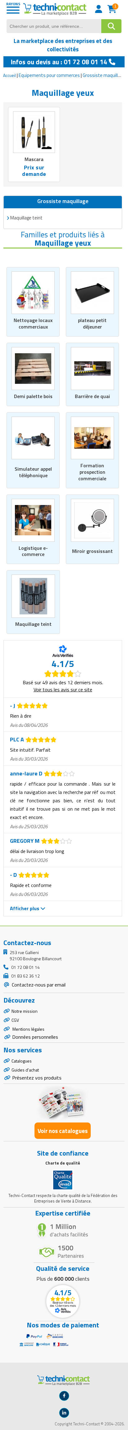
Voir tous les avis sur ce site (63, 689)
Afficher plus (25, 908)
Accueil (9, 75)
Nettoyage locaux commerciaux (33, 323)
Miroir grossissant (92, 551)
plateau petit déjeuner (92, 323)
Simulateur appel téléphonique (33, 472)
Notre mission (24, 1011)
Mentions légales (27, 1029)
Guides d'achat (25, 1070)
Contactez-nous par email (38, 985)
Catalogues (21, 1061)
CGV (15, 1020)
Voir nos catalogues (63, 1130)
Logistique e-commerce (33, 551)
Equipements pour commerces (49, 75)
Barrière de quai (92, 396)
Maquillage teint (33, 624)
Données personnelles (35, 1037)
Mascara (34, 159)
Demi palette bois (33, 396)
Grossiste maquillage (104, 75)
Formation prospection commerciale (92, 472)
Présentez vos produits (37, 1078)
